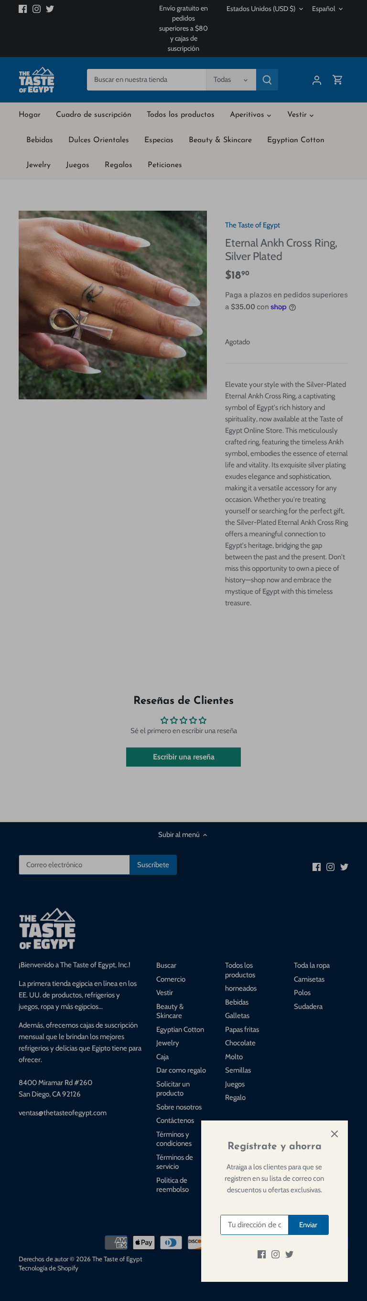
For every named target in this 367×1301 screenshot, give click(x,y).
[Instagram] (275, 1254)
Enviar (308, 1225)
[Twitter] (289, 1254)
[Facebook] (262, 1254)
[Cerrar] (334, 1133)
